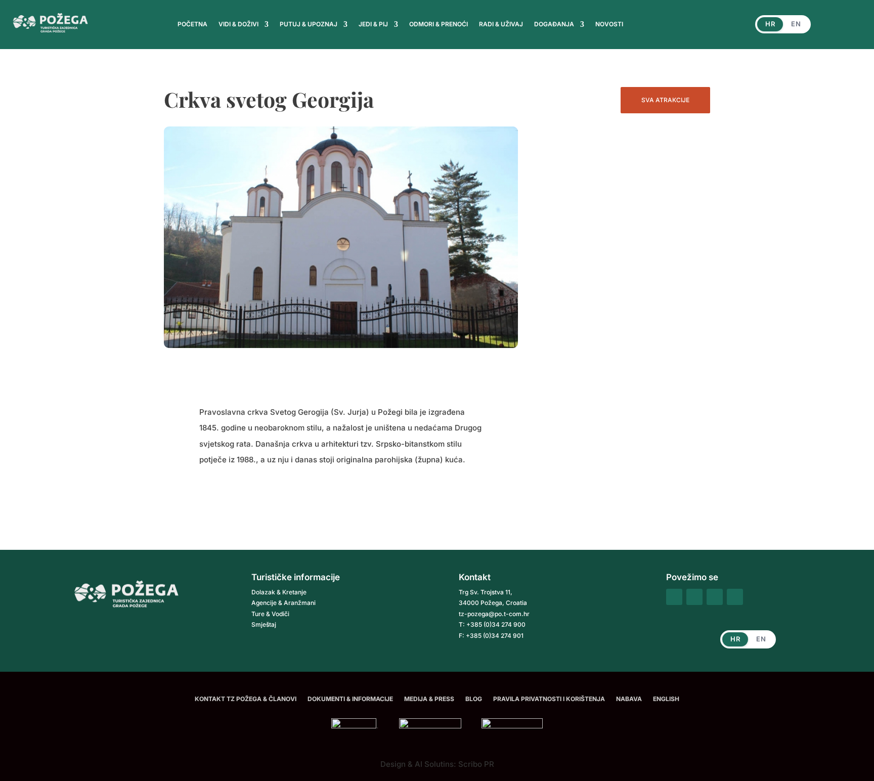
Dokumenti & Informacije (350, 699)
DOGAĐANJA (554, 24)
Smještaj (263, 624)
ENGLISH (666, 699)
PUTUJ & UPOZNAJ (308, 24)
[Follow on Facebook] (674, 597)
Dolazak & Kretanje (279, 592)
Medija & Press (429, 699)
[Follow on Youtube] (735, 597)
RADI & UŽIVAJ (501, 24)
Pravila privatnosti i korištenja (549, 699)
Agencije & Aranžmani (283, 602)
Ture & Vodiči (270, 614)
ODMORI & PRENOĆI (438, 24)
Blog (473, 699)
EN (796, 24)
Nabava (629, 699)
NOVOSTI (609, 24)
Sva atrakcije (665, 100)
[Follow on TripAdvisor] (715, 597)
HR (770, 24)
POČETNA (192, 24)
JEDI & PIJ (373, 24)
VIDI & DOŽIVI (238, 24)
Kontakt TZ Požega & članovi (245, 699)
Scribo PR (476, 764)
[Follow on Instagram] (694, 597)
